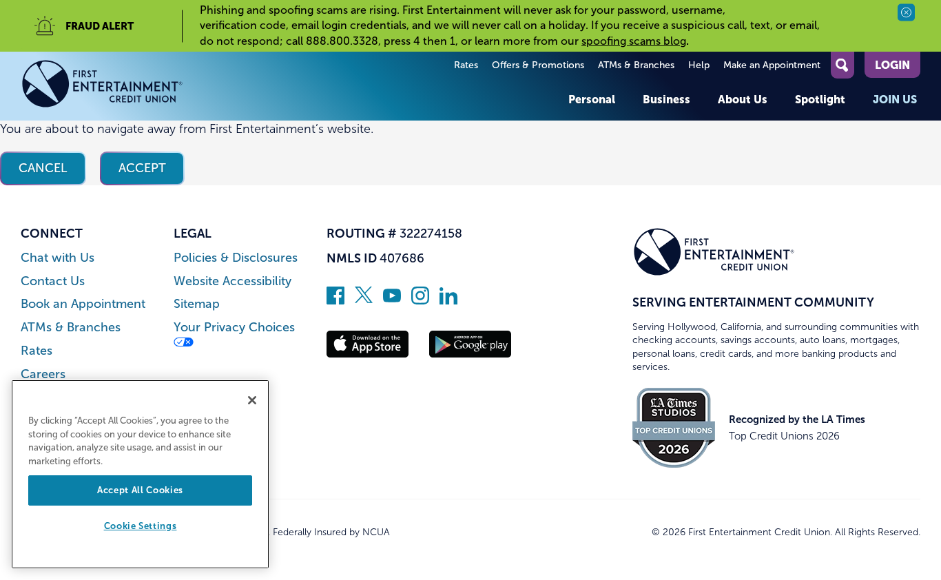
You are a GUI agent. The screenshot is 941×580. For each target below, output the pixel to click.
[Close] (252, 400)
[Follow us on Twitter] (364, 300)
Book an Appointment (83, 304)
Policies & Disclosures (236, 258)
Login (892, 65)
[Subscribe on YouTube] (392, 300)
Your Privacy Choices (234, 327)
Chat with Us (57, 258)
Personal (591, 99)
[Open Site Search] (842, 65)
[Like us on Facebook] (335, 300)
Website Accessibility (232, 281)
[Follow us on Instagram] (420, 300)
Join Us (895, 99)
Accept (142, 168)
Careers (43, 374)
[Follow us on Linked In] (448, 300)
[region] (140, 474)
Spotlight (820, 99)
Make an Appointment (771, 65)
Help (699, 65)
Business (666, 99)
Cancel (43, 168)
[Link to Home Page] (102, 86)
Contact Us (53, 281)
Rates (466, 65)
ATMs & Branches (636, 65)
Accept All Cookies (140, 490)
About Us (742, 99)
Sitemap (197, 304)
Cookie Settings (140, 526)
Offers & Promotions (538, 65)
